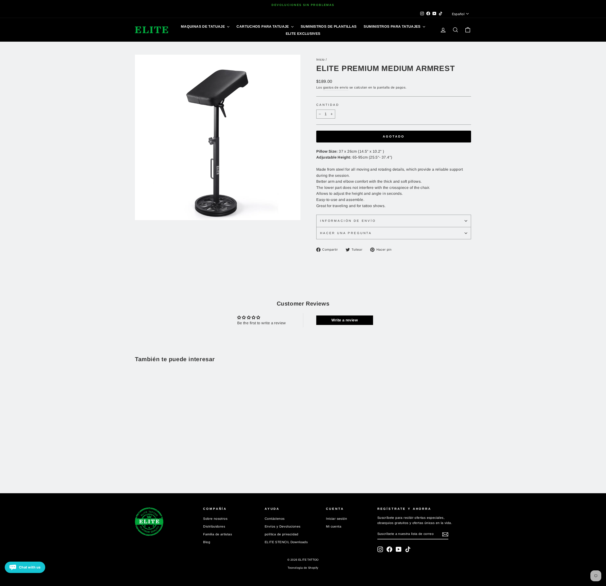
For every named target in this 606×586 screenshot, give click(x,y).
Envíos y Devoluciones (282, 526)
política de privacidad (282, 534)
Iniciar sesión (336, 518)
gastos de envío (335, 87)
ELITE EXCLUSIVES (303, 33)
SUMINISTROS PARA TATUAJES (393, 26)
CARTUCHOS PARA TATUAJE (263, 26)
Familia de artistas (217, 534)
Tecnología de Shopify (303, 567)
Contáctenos (275, 518)
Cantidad (327, 105)
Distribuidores (214, 526)
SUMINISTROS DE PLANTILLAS (328, 26)
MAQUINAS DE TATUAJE (203, 26)
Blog (206, 542)
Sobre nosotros (215, 518)
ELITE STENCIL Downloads (286, 542)
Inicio (320, 59)
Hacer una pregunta (346, 233)
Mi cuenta (333, 526)
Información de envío (348, 220)
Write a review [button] (344, 320)
